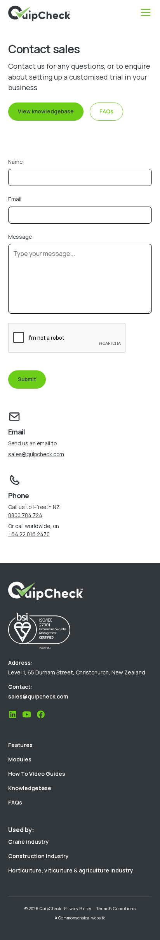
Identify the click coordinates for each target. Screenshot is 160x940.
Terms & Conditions (116, 908)
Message (20, 236)
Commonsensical (74, 918)
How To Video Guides (36, 773)
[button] (144, 12)
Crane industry (28, 841)
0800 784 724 (25, 515)
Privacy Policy (77, 908)
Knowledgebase (29, 788)
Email (14, 199)
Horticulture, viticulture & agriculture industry (70, 870)
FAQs (106, 111)
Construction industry (38, 856)
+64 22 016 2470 (29, 534)
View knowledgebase (46, 111)
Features (20, 745)
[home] (39, 12)
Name (15, 161)
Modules (19, 759)
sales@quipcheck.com (36, 454)
